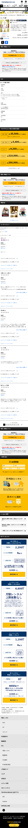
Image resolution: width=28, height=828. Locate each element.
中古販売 (4, 760)
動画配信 (22, 6)
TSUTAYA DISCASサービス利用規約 (16, 707)
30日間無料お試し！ (13, 55)
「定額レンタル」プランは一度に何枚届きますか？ (12, 530)
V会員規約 (7, 707)
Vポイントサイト (5, 788)
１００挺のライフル (14, 220)
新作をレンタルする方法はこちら (8, 66)
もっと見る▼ (25, 32)
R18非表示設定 (6, 764)
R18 (26, 5)
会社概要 (3, 707)
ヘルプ (3, 774)
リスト (22, 3)
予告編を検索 (6, 38)
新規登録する (14, 574)
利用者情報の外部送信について (7, 712)
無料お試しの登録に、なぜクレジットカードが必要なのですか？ (12, 525)
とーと (2, 320)
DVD (1, 5)
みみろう (3, 395)
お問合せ (3, 778)
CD (5, 5)
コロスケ (3, 357)
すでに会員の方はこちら (19, 58)
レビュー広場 (4, 783)
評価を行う (4, 33)
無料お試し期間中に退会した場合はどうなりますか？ (12, 519)
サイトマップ (15, 712)
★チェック (3, 248)
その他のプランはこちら (8, 58)
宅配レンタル (5, 750)
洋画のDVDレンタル (21, 15)
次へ (22, 424)
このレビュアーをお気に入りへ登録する (8, 265)
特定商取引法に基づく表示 (19, 711)
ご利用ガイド (4, 769)
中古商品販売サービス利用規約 (7, 709)
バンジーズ (3, 282)
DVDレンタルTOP (3, 15)
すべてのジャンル (12, 15)
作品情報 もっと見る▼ (22, 35)
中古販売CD (15, 6)
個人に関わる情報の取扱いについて (8, 711)
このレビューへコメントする (6, 268)
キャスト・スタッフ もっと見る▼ (20, 37)
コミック (9, 6)
